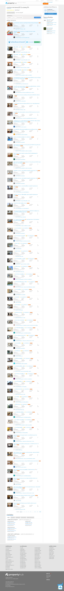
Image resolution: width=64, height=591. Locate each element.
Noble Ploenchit (8, 555)
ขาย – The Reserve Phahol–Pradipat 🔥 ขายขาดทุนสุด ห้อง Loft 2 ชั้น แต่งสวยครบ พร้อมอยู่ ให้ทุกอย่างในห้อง (26, 220)
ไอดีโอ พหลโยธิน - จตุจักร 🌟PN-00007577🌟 (20, 54)
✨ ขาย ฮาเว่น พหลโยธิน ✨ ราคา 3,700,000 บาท (21, 289)
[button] (33, 512)
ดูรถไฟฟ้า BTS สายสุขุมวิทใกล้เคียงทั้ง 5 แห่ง (25, 519)
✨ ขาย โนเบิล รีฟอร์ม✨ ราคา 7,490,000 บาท (20, 304)
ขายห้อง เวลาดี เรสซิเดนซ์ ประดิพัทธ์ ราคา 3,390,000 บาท (22, 137)
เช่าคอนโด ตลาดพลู (23, 566)
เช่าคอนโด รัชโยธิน (37, 549)
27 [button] (37, 511)
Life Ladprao (8, 551)
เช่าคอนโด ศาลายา (52, 555)
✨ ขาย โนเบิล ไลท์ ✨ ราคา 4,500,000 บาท (20, 297)
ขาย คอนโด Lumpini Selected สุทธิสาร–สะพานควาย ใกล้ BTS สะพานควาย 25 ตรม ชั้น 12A (26, 112)
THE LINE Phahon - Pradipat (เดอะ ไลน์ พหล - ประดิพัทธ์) (22, 67)
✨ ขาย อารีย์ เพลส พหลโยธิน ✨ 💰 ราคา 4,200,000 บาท (22, 427)
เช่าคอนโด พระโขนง (37, 547)
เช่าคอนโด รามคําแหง (23, 553)
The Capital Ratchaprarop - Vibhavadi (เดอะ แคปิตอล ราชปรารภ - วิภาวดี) (24, 340)
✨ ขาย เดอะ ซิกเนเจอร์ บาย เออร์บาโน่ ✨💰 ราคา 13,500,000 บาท (23, 235)
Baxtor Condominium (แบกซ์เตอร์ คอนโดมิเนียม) (21, 134)
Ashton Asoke (8, 553)
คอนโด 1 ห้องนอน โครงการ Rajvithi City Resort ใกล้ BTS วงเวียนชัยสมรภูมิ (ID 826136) (25, 154)
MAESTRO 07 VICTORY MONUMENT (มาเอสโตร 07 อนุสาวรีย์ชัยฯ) (23, 75)
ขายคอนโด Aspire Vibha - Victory (51, 24)
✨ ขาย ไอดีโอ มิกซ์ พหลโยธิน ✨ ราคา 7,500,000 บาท (21, 358)
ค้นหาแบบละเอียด (20, 17)
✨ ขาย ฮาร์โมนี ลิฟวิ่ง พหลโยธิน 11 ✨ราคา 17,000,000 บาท (22, 327)
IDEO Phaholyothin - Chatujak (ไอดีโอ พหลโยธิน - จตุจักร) (22, 52)
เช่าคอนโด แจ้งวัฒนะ (23, 558)
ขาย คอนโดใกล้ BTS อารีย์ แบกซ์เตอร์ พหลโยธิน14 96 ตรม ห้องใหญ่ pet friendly (25, 129)
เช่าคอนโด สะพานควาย (23, 559)
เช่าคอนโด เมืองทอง (23, 565)
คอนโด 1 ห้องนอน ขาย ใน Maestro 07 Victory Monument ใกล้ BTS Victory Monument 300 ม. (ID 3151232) (26, 145)
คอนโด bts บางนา (37, 561)
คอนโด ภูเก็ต (51, 550)
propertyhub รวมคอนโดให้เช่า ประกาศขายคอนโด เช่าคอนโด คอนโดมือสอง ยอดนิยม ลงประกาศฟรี (11, 3)
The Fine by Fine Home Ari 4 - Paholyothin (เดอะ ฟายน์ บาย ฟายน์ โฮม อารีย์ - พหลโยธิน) (26, 325)
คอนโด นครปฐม (51, 557)
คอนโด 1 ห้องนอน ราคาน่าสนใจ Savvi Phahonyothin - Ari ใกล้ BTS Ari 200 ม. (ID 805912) (25, 444)
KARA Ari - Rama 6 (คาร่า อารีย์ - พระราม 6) (20, 126)
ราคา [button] (13, 17)
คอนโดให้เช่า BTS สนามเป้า (11, 522)
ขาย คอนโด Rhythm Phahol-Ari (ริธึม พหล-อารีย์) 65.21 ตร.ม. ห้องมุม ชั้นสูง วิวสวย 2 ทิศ (26, 104)
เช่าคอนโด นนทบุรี (51, 549)
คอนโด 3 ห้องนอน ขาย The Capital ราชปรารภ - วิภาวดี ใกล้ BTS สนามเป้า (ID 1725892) (25, 435)
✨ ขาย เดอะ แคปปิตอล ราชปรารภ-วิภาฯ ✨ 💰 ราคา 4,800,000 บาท (24, 335)
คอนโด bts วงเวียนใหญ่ (38, 567)
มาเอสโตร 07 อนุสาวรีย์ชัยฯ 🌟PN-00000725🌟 (20, 70)
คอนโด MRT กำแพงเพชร (11, 535)
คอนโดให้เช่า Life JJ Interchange (51, 30)
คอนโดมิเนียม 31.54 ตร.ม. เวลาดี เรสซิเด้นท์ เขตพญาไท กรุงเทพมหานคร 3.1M (25, 170)
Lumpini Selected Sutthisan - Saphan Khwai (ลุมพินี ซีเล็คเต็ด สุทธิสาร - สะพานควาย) (25, 118)
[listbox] (56, 0)
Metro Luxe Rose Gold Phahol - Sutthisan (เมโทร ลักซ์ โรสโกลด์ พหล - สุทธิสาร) (25, 458)
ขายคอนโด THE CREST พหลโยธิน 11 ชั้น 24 (20, 203)
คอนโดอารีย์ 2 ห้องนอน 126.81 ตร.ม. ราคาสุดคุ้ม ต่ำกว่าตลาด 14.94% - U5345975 (24, 32)
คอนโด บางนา (37, 559)
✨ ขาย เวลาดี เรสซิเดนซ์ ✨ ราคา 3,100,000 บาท (21, 228)
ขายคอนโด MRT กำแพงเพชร (11, 539)
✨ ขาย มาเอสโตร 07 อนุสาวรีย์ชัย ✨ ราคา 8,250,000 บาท (22, 419)
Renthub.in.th (8, 0)
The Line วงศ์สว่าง (8, 559)
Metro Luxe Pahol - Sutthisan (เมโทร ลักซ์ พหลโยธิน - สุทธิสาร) (23, 371)
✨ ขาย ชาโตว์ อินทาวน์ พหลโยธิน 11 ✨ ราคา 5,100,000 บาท (23, 274)
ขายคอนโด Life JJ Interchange (51, 32)
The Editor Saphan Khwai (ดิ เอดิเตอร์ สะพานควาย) (21, 83)
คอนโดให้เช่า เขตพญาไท (10, 12)
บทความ (37, 0)
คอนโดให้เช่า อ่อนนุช (23, 555)
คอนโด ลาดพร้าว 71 (38, 557)
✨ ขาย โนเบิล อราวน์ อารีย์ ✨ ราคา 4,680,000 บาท (21, 312)
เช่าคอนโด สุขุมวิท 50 (38, 553)
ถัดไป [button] (40, 511)
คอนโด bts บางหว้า (37, 562)
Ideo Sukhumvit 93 (9, 562)
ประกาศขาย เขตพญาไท (19, 12)
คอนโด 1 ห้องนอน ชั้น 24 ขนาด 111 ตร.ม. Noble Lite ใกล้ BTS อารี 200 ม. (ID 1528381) (25, 479)
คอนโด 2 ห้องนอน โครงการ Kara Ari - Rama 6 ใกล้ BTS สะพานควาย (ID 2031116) (26, 461)
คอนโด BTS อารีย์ (27, 521)
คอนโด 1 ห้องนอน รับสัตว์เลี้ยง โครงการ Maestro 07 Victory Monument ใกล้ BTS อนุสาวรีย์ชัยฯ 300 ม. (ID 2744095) (27, 162)
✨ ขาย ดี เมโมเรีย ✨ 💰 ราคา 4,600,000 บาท (20, 396)
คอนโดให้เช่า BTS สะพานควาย (11, 528)
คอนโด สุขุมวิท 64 (37, 558)
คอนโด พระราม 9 (22, 550)
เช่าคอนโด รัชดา (22, 557)
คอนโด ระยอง (51, 554)
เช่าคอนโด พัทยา (51, 551)
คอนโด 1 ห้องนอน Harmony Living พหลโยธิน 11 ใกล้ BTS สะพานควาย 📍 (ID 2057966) (25, 470)
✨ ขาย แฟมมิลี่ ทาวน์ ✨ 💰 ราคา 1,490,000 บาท (21, 350)
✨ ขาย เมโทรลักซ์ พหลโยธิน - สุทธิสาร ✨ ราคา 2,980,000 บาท (23, 366)
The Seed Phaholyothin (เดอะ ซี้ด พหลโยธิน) (20, 386)
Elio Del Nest (8, 567)
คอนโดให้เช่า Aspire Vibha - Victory (51, 22)
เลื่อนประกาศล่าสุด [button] (38, 17)
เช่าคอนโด (21, 547)
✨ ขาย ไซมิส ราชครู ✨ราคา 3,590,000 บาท (20, 404)
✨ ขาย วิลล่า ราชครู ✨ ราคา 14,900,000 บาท (20, 251)
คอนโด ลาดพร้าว (22, 551)
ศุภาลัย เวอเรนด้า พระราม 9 (10, 565)
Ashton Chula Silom (9, 554)
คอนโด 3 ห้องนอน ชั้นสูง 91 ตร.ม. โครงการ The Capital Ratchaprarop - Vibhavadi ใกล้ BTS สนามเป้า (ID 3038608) (26, 487)
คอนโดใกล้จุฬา (22, 549)
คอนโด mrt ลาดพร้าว (38, 565)
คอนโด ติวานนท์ (37, 554)
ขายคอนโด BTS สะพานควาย (11, 530)
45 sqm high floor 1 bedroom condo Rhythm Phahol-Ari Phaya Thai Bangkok (25, 22)
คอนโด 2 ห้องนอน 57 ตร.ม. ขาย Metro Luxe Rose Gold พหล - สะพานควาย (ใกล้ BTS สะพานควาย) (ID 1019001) (26, 453)
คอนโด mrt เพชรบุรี (37, 566)
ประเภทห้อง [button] (9, 17)
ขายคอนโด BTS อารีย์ (28, 524)
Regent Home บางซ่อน (9, 569)
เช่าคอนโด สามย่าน (37, 551)
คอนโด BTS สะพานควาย (11, 527)
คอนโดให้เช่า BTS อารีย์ (28, 522)
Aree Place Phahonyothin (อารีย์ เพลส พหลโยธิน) (21, 432)
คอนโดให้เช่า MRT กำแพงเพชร (11, 537)
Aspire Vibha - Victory (50, 19)
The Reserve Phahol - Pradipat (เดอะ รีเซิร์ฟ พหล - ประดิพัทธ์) (23, 225)
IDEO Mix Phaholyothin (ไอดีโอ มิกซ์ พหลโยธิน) (21, 363)
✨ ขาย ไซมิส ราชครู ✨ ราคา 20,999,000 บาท (20, 266)
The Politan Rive (8, 547)
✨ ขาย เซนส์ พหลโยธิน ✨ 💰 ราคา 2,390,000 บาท (21, 343)
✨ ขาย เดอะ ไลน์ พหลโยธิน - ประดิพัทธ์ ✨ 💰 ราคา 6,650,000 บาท (23, 258)
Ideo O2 (7, 558)
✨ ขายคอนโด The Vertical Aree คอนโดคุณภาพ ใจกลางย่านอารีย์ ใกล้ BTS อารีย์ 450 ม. (26, 95)
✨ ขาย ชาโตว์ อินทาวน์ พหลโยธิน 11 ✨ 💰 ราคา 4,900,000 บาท (23, 373)
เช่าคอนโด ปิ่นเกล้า (23, 563)
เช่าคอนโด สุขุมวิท (22, 554)
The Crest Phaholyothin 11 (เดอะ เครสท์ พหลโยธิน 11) (22, 192)
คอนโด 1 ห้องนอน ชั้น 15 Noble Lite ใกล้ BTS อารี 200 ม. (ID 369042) (24, 495)
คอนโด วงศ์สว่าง (37, 555)
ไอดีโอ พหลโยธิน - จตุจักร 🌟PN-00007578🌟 (20, 47)
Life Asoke (7, 549)
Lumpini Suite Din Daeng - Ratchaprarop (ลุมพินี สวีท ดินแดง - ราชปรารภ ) (24, 92)
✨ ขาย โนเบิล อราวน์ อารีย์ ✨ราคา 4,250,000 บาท (21, 389)
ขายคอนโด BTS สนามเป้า (11, 524)
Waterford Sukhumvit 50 (10, 561)
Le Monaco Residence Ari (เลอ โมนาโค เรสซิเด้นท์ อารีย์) (22, 37)
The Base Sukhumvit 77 (9, 557)
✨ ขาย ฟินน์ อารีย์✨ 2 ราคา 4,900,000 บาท (20, 243)
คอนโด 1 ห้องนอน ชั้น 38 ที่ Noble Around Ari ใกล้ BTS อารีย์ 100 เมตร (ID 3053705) (24, 504)
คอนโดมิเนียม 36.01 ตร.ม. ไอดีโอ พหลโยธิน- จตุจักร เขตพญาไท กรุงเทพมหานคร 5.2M (25, 195)
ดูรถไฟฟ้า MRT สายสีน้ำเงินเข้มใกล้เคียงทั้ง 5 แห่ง (27, 534)
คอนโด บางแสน (51, 553)
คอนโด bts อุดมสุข (37, 563)
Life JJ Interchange (50, 27)
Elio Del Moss (8, 566)
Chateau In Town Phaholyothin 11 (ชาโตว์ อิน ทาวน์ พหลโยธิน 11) (23, 279)
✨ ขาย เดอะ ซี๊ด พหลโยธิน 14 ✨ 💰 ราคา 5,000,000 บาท (22, 381)
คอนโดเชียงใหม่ (51, 547)
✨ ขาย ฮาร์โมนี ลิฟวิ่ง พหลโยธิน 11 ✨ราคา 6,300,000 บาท (22, 412)
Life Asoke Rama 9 (8, 550)
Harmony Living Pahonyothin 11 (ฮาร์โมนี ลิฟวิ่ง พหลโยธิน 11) (23, 417)
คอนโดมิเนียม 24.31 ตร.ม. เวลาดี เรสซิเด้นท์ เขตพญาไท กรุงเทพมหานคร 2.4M (25, 178)
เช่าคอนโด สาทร (22, 561)
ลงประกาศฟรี (46, 3)
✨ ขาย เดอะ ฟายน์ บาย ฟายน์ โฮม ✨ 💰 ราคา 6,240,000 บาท (23, 320)
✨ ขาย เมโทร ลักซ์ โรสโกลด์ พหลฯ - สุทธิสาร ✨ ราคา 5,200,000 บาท (24, 281)
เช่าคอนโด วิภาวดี (22, 567)
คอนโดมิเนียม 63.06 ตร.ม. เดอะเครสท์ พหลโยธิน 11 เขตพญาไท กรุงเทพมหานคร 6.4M (25, 186)
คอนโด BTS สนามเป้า (10, 521)
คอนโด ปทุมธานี (51, 558)
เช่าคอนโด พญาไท (22, 562)
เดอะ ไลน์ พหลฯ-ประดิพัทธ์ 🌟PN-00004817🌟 (20, 62)
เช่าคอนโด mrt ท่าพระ (38, 550)
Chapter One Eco (8, 563)
